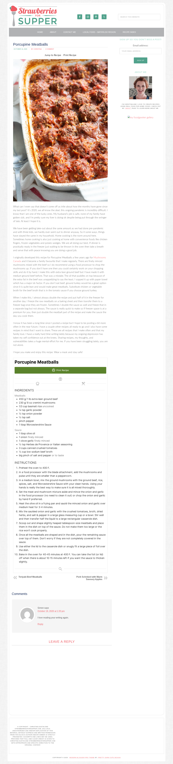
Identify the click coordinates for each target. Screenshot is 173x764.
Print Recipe (69, 55)
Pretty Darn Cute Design (109, 757)
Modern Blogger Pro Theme (81, 757)
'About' (128, 108)
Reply (40, 624)
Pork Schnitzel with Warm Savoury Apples (89, 578)
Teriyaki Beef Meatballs (30, 577)
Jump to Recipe (53, 55)
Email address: (140, 45)
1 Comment (49, 49)
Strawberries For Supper (43, 17)
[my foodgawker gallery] (140, 117)
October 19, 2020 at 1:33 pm (51, 611)
